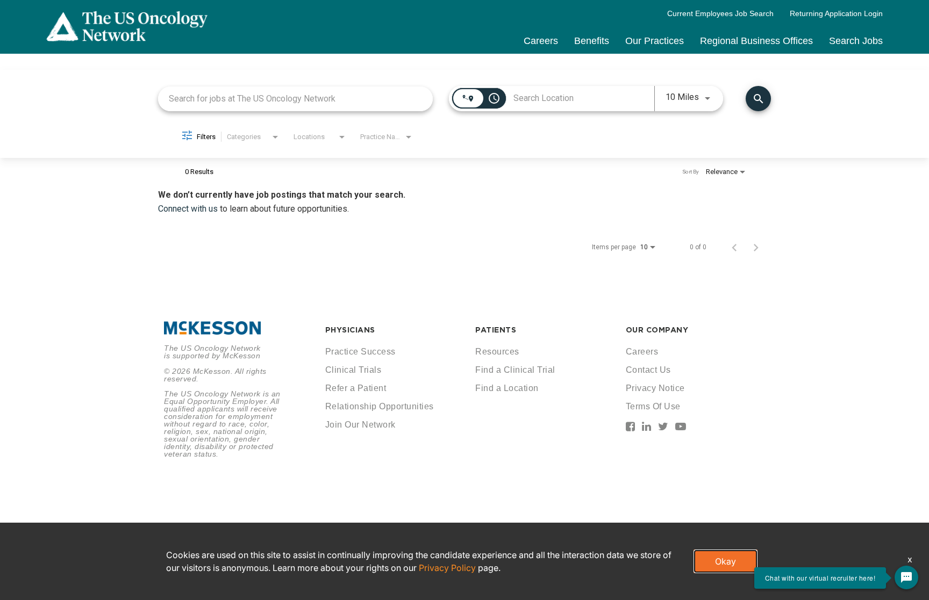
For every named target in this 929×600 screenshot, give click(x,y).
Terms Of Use (653, 406)
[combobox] (295, 98)
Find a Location (507, 388)
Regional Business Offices (756, 40)
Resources (497, 351)
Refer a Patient (356, 388)
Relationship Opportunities (379, 406)
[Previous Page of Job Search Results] (734, 247)
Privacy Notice (655, 388)
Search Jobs (856, 40)
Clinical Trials (353, 369)
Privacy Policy (447, 567)
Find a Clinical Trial (515, 369)
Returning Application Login (836, 13)
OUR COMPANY (657, 330)
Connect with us (189, 209)
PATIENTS (495, 330)
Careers (541, 40)
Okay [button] (725, 561)
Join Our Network (360, 424)
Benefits (591, 40)
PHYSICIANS (350, 330)
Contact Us (648, 369)
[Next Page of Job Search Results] (756, 247)
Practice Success (360, 351)
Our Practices (654, 40)
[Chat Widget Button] (906, 577)
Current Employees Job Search (720, 13)
